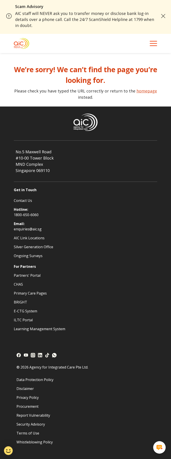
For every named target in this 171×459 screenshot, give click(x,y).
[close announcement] (163, 16)
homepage (146, 91)
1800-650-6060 (26, 214)
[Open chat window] (159, 447)
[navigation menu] (153, 43)
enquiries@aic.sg (28, 229)
